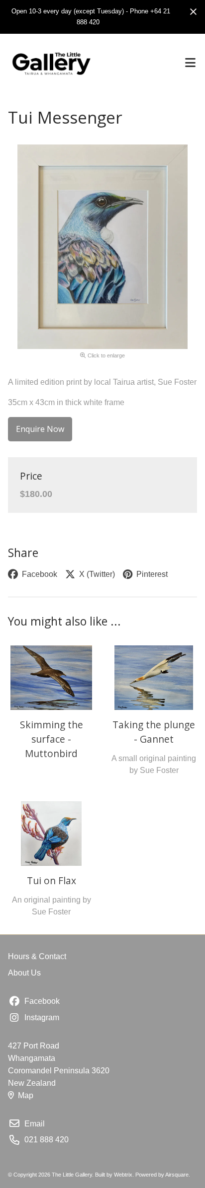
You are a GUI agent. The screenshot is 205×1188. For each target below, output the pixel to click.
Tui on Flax (51, 880)
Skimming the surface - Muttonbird (51, 739)
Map (25, 1095)
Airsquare (177, 1175)
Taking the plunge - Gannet (153, 732)
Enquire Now (40, 428)
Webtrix (123, 1175)
